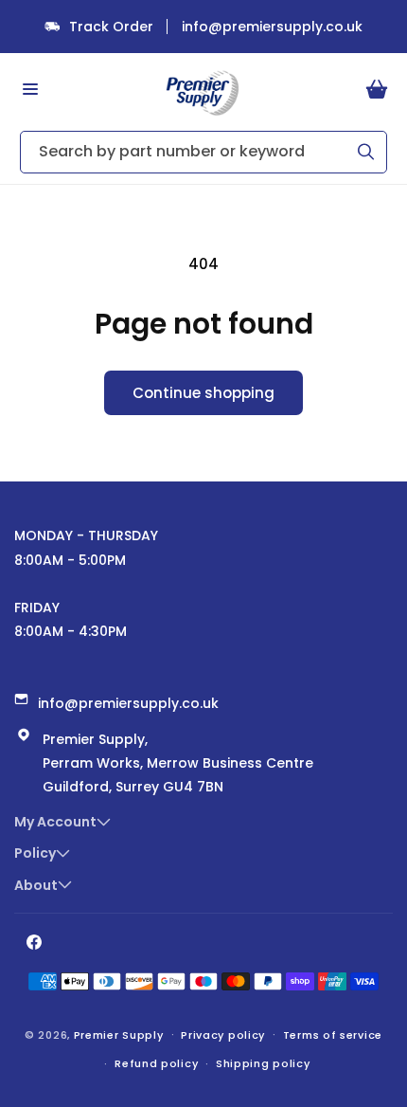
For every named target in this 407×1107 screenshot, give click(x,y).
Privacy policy (223, 1035)
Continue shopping (203, 393)
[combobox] (203, 152)
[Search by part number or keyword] (366, 151)
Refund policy (156, 1063)
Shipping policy (263, 1063)
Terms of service (332, 1035)
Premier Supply (119, 1034)
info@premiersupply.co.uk (272, 26)
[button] (30, 89)
